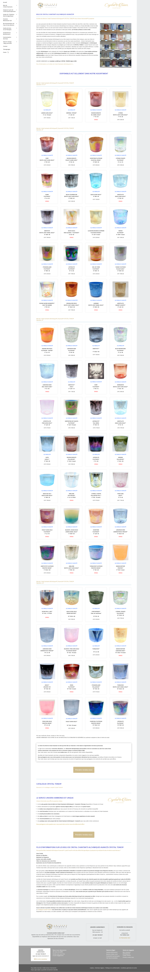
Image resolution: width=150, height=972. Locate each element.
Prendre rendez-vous (83, 770)
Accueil (5, 2)
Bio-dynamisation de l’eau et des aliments (8, 24)
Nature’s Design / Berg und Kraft (7, 42)
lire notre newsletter (41, 959)
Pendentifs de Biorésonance (7, 33)
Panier (5, 52)
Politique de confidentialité (112, 968)
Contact (5, 46)
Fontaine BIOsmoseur (112, 952)
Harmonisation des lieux (7, 38)
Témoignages (6, 49)
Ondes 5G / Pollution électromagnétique (8, 15)
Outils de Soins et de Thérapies (7, 28)
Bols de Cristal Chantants (7, 6)
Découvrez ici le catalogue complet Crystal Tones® (49, 787)
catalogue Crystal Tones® (45, 909)
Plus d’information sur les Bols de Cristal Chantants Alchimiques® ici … (55, 64)
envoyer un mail (97, 938)
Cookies (92, 968)
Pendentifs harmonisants (113, 956)
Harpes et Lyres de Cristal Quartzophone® (9, 10)
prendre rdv (125, 938)
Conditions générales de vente (129, 968)
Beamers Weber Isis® (112, 954)
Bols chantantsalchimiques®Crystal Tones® (127, 954)
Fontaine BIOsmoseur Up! (7, 19)
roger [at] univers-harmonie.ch (40, 956)
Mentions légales (99, 968)
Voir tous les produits (112, 958)
